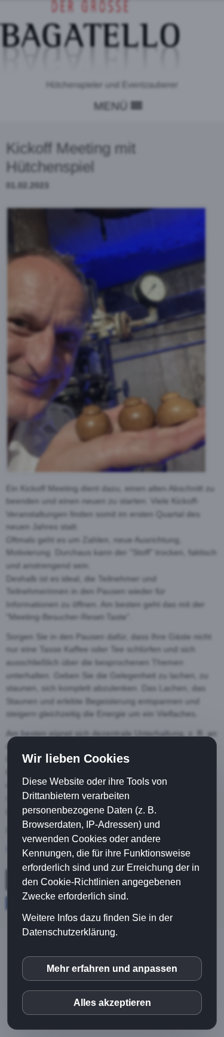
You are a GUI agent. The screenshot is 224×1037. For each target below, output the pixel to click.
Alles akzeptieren (112, 1003)
